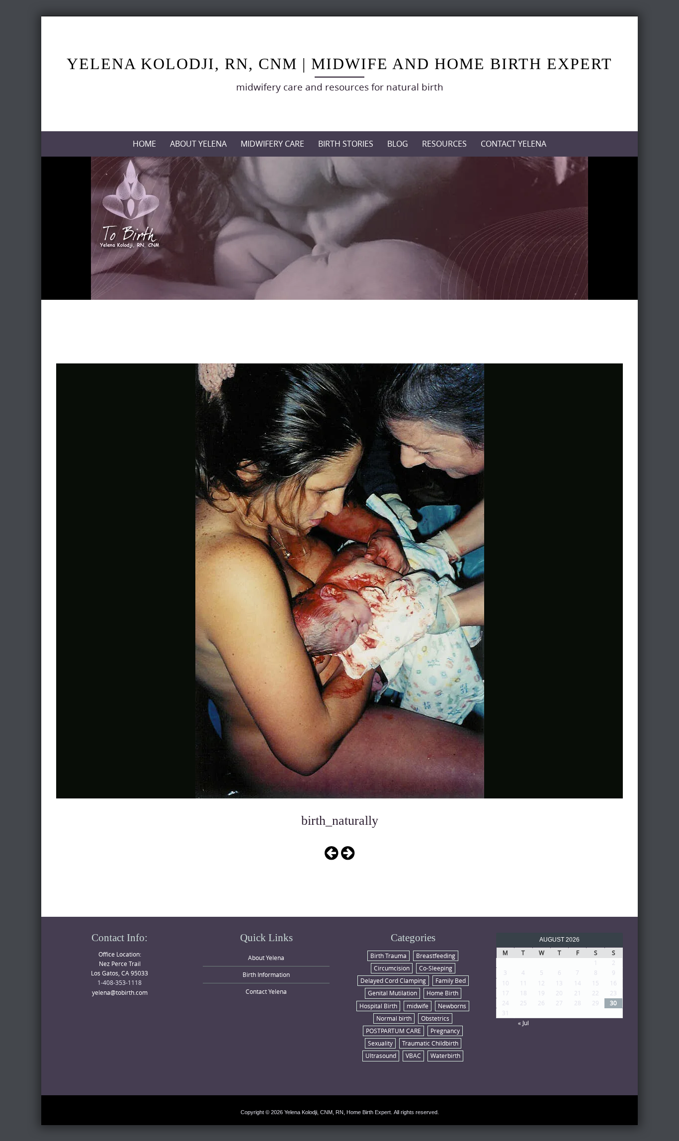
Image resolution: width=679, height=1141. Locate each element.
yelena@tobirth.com (120, 992)
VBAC (413, 1055)
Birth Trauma (388, 956)
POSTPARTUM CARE (393, 1031)
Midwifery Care (272, 143)
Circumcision (392, 968)
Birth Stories (345, 143)
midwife (417, 1006)
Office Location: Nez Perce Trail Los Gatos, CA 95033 (119, 963)
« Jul (523, 1023)
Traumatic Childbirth (430, 1043)
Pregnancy (445, 1031)
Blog (397, 143)
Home (144, 143)
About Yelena (198, 143)
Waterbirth (445, 1055)
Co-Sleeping (435, 968)
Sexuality (380, 1043)
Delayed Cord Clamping (393, 980)
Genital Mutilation (392, 993)
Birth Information (266, 974)
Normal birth (394, 1018)
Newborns (452, 1006)
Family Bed (450, 980)
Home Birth (442, 993)
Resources (444, 143)
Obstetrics (435, 1018)
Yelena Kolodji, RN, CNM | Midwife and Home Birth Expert (339, 64)
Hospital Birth (378, 1006)
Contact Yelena (513, 143)
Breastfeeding (435, 956)
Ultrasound (380, 1055)
